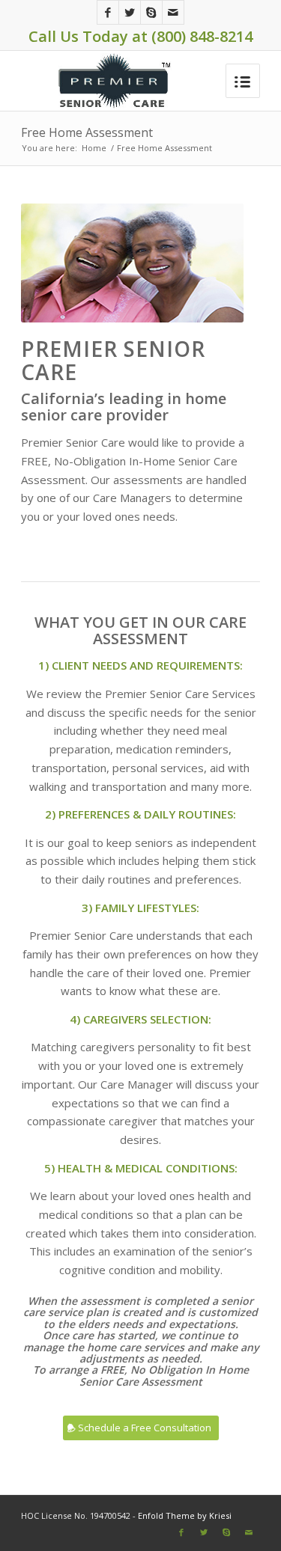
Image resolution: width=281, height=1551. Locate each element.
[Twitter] (129, 12)
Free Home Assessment (87, 132)
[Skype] (151, 12)
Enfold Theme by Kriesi (185, 1515)
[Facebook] (107, 12)
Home (94, 147)
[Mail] (173, 12)
